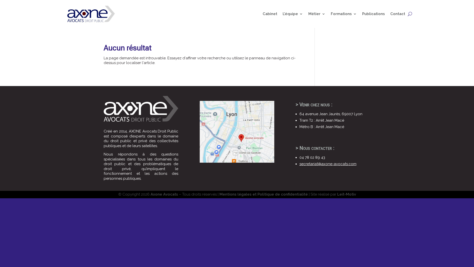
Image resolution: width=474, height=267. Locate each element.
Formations (341, 14)
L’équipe (290, 14)
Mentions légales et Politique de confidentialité (263, 194)
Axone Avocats (164, 194)
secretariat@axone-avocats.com (327, 164)
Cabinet (270, 14)
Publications (373, 14)
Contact (397, 14)
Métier (314, 14)
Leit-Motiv (346, 194)
